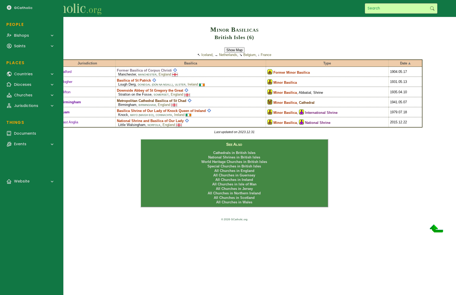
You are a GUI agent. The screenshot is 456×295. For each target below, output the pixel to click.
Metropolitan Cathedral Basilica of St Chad (151, 101)
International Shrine (321, 113)
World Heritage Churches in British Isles (234, 162)
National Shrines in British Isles (234, 157)
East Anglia (69, 122)
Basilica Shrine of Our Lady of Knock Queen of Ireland (161, 111)
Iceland (206, 55)
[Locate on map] (175, 70)
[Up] (436, 230)
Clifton (65, 92)
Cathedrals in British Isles (234, 153)
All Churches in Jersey (234, 189)
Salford (66, 72)
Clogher (66, 82)
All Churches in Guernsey (234, 175)
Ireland (193, 84)
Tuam (65, 112)
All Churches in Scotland (234, 198)
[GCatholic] (65, 8)
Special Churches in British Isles (234, 166)
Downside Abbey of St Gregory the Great (150, 90)
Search (432, 8)
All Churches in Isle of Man (234, 184)
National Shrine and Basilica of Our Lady (150, 121)
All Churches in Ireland (234, 180)
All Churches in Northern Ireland (234, 193)
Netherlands (228, 55)
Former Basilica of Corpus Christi (144, 70)
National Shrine (317, 123)
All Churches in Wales (234, 202)
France (266, 55)
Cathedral (307, 103)
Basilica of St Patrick (134, 80)
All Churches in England (234, 171)
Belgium (249, 55)
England (165, 74)
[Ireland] (202, 84)
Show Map (234, 50)
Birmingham (71, 102)
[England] (175, 74)
